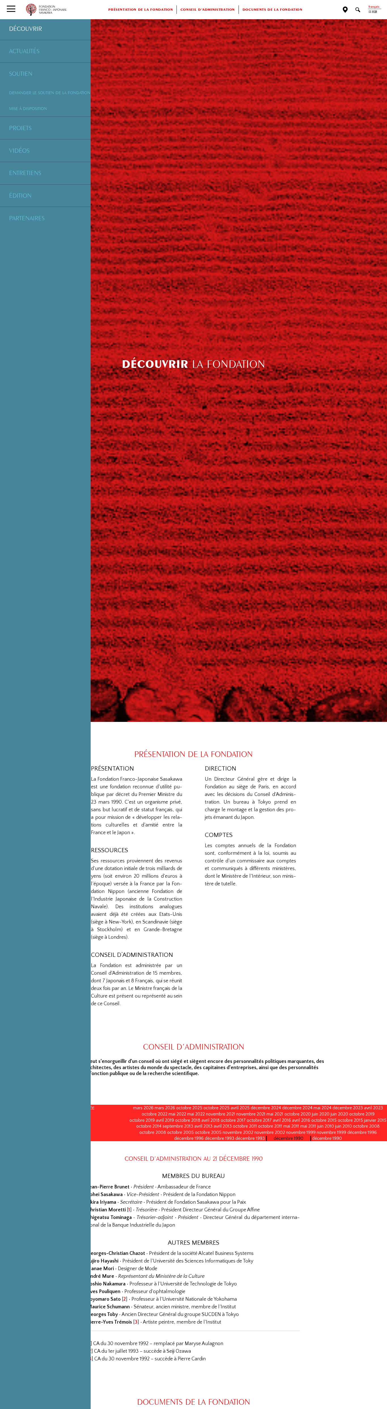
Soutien (20, 73)
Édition (20, 195)
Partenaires (26, 218)
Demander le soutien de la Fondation (49, 92)
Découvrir (25, 28)
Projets (20, 127)
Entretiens (25, 172)
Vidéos (19, 150)
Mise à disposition (28, 108)
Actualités (24, 51)
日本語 (373, 12)
